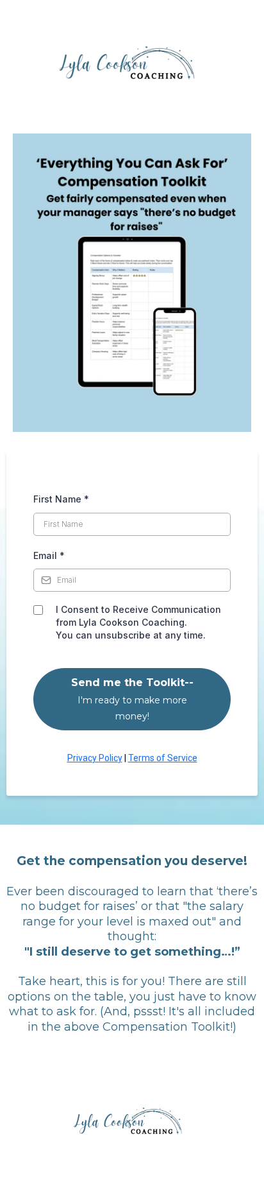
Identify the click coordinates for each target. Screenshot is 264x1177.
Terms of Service (162, 758)
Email (49, 555)
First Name (61, 499)
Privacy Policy (94, 758)
